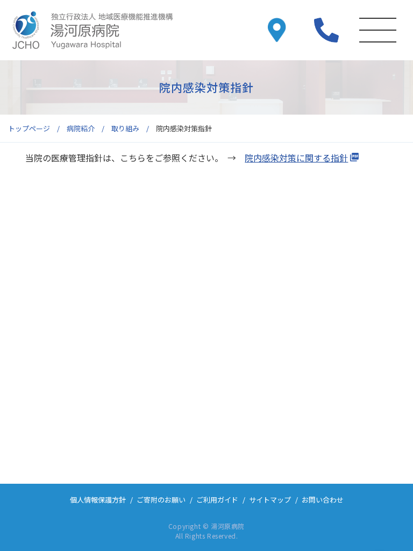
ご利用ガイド (217, 500)
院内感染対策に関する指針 (296, 157)
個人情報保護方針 (98, 500)
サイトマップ (270, 500)
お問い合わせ (323, 500)
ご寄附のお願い (161, 500)
